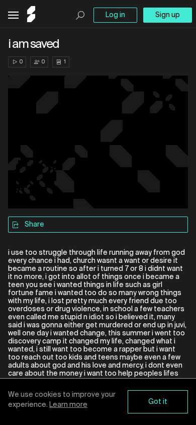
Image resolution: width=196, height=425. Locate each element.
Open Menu (13, 15)
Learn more (68, 404)
